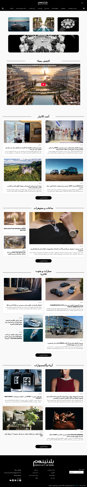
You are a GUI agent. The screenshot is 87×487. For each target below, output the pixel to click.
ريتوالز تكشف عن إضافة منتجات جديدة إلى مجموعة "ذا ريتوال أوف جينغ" (23, 434)
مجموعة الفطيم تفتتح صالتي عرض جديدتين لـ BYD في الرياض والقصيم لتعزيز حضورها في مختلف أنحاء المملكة (66, 148)
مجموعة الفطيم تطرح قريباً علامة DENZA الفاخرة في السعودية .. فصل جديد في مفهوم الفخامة (65, 344)
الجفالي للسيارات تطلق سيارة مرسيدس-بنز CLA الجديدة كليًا (24, 305)
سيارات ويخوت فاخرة (21, 8)
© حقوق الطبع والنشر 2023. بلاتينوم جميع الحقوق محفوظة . (61, 485)
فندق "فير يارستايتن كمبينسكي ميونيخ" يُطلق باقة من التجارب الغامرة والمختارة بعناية (24, 186)
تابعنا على (19, 478)
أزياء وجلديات (32, 8)
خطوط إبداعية (55, 8)
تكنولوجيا (63, 8)
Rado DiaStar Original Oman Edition (15, 229)
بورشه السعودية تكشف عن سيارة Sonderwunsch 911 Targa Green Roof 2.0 (66, 306)
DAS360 (77, 485)
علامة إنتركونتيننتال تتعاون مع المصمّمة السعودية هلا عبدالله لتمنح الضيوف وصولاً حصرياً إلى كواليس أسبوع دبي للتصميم (65, 397)
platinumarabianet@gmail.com (12, 472)
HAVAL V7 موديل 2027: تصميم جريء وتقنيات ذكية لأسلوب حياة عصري (65, 186)
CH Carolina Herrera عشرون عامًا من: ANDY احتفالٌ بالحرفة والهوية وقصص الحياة (66, 435)
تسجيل (71, 472)
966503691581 (17, 475)
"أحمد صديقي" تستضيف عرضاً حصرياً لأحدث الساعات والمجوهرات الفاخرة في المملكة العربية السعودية (56, 249)
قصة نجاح (47, 8)
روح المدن (40, 8)
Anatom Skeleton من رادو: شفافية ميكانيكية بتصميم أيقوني (16, 253)
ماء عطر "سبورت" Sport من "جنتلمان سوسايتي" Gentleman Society (23, 397)
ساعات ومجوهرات (72, 8)
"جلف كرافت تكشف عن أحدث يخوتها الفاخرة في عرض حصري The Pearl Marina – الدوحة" (13, 336)
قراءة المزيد (43, 198)
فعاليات (11, 8)
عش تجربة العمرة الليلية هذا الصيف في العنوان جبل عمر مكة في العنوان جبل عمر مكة (23, 148)
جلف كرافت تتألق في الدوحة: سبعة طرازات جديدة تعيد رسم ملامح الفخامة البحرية (13, 322)
